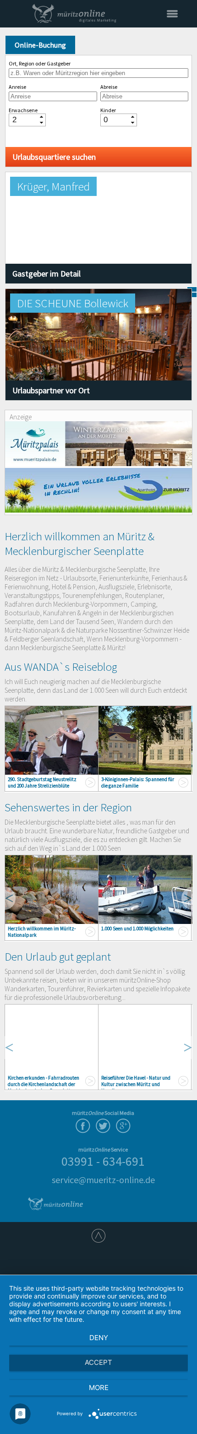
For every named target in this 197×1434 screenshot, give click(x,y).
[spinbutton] (23, 119)
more (99, 1387)
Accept (98, 1362)
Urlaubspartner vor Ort (51, 390)
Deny (98, 1337)
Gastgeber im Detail (46, 273)
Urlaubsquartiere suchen (54, 157)
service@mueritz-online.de (103, 1179)
